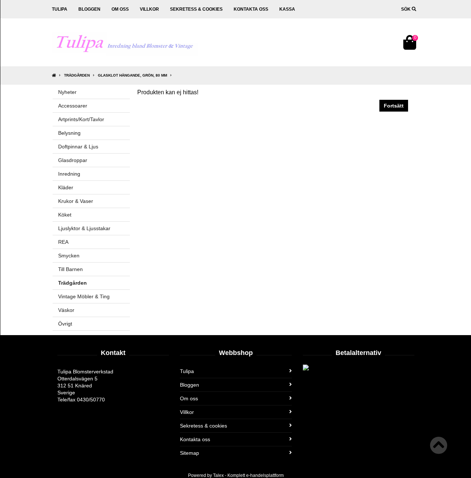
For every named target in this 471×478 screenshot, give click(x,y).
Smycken (68, 256)
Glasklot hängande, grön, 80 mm (132, 75)
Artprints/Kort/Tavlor (81, 119)
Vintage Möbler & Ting (84, 296)
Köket (64, 215)
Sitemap (189, 453)
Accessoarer (72, 106)
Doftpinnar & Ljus (78, 147)
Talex (218, 475)
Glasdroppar (72, 160)
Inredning (69, 174)
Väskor (66, 310)
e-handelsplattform (265, 475)
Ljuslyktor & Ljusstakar (84, 228)
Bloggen (89, 9)
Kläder (65, 187)
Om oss (120, 9)
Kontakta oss (251, 9)
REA (63, 242)
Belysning (69, 133)
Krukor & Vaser (75, 201)
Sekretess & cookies (196, 9)
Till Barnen (70, 269)
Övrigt (65, 324)
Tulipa (59, 9)
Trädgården (77, 75)
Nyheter (67, 92)
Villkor (149, 9)
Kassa (287, 9)
